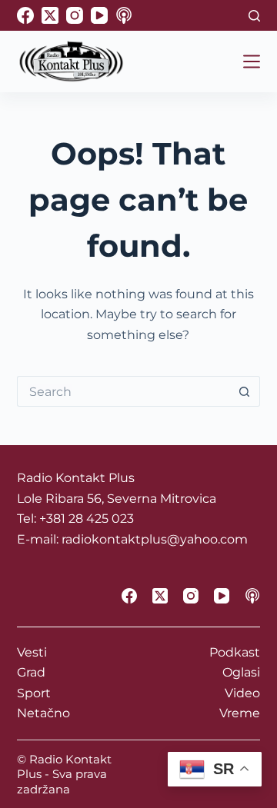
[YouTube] (99, 15)
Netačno (43, 713)
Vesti (32, 652)
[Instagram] (74, 15)
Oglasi (241, 672)
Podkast (234, 652)
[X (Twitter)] (50, 15)
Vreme (239, 713)
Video (242, 693)
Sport (34, 693)
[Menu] (251, 61)
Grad (31, 672)
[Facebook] (25, 15)
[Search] (254, 16)
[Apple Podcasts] (123, 15)
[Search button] (244, 391)
